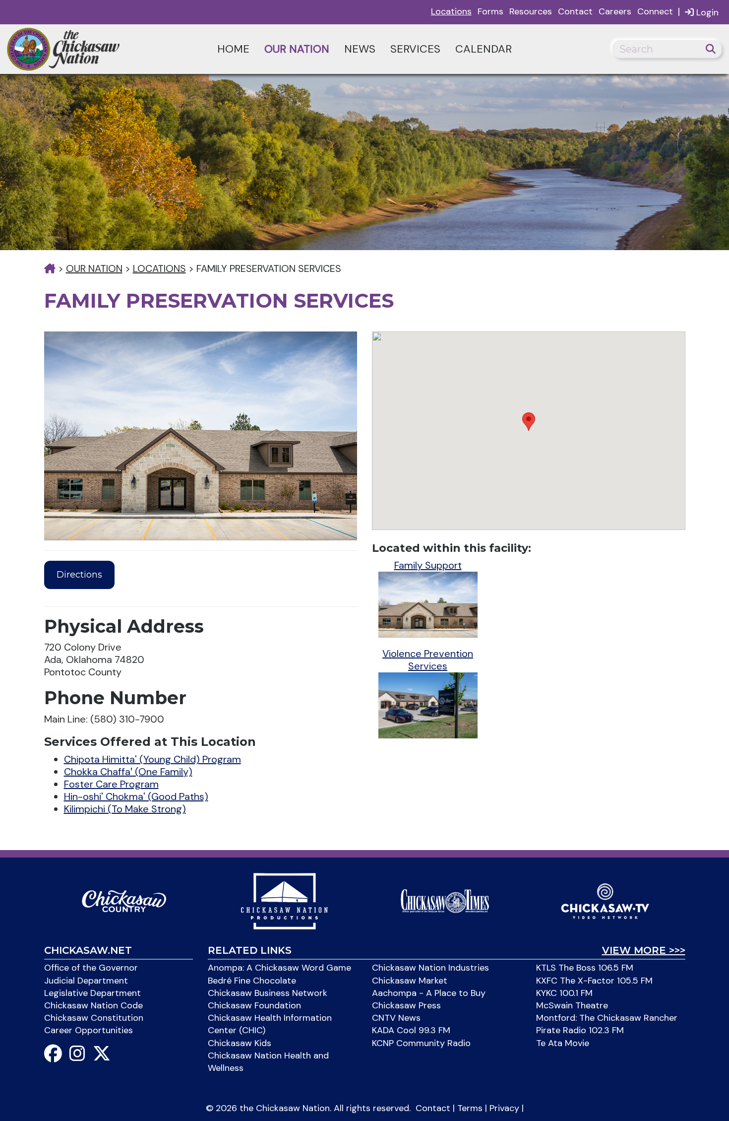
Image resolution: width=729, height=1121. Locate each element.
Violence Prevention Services (427, 659)
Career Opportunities (88, 1030)
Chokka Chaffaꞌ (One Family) (128, 771)
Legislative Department (92, 993)
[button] (528, 421)
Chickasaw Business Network (267, 993)
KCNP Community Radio (421, 1043)
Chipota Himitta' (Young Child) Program (152, 759)
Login (706, 12)
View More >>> (643, 950)
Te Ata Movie (562, 1043)
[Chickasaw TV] (605, 900)
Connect (655, 11)
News (359, 49)
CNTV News (396, 1018)
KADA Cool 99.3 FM (411, 1030)
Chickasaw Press (406, 1005)
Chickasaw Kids (239, 1043)
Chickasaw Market (409, 981)
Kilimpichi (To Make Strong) (125, 808)
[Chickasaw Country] (124, 900)
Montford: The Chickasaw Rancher (606, 1018)
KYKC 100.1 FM (564, 993)
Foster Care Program (111, 784)
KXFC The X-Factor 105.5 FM (594, 981)
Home (233, 49)
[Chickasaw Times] (445, 900)
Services (415, 49)
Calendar (483, 49)
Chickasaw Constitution (93, 1018)
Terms (470, 1108)
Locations (451, 11)
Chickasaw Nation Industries (430, 968)
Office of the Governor (91, 968)
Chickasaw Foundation (254, 1005)
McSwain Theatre (572, 1005)
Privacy (504, 1108)
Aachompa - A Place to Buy (429, 993)
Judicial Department (86, 981)
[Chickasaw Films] (284, 900)
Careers (615, 11)
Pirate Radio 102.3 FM (580, 1030)
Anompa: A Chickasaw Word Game (279, 968)
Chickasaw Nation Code (93, 1005)
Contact (575, 11)
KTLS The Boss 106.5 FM (584, 968)
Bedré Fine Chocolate (252, 981)
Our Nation (296, 49)
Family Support (428, 565)
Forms (490, 11)
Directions (79, 574)
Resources (530, 11)
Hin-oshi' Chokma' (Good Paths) (136, 796)
